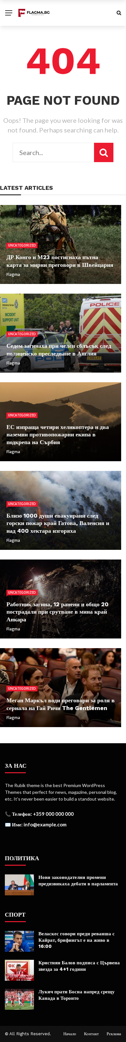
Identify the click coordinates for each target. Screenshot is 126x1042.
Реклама (114, 1033)
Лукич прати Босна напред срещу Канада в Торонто (76, 995)
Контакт (91, 1033)
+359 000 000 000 (53, 814)
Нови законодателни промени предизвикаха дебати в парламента (78, 880)
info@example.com (45, 824)
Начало (69, 1033)
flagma (13, 274)
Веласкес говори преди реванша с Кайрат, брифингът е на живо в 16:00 (76, 940)
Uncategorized (22, 245)
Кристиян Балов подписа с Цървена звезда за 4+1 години (79, 966)
